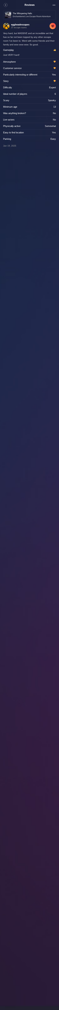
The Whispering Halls (22, 13)
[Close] (5, 5)
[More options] (54, 5)
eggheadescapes (20, 24)
